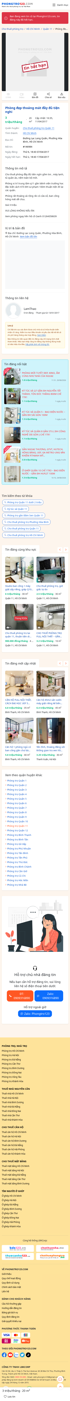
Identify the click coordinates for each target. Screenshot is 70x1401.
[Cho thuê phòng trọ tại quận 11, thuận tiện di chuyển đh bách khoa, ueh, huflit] (19, 617)
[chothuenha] (52, 1248)
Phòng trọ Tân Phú (17, 857)
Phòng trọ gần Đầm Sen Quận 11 (25, 515)
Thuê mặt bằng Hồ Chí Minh (15, 1166)
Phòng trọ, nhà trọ (14, 1045)
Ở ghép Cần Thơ (10, 1213)
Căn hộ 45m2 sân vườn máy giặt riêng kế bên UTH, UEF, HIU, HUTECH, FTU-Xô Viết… (49, 701)
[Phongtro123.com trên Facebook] (4, 1356)
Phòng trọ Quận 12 (17, 830)
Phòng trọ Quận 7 (17, 807)
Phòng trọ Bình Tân (17, 839)
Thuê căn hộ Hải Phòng (13, 1149)
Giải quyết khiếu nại (11, 1321)
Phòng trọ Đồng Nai (11, 1072)
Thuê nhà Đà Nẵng (11, 1106)
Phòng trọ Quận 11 (17, 825)
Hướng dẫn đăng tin (12, 1308)
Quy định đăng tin (10, 1316)
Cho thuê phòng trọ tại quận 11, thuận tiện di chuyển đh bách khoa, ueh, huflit (17, 634)
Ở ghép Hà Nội (9, 1200)
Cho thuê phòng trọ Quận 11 (38, 128)
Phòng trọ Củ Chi (16, 875)
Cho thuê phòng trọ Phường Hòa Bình (28, 522)
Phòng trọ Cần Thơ (11, 1063)
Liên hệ (5, 1291)
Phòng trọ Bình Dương (13, 1068)
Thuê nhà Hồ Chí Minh (13, 1093)
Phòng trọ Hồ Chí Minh (13, 1050)
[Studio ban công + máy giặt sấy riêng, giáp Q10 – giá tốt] (19, 570)
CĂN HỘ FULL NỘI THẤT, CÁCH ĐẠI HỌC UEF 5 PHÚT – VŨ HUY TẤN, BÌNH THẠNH (18, 701)
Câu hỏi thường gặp (11, 1303)
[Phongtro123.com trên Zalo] (16, 1356)
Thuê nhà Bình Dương (13, 1102)
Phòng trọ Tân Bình (17, 853)
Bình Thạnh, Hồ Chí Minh (17, 712)
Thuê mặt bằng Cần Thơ (13, 1179)
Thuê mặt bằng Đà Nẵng (14, 1174)
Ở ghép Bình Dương (12, 1208)
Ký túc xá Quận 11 (17, 508)
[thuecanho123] (18, 1256)
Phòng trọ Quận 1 (17, 780)
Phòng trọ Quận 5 (17, 798)
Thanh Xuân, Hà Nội (46, 759)
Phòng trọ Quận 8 (17, 812)
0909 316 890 (20, 1377)
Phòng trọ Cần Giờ (17, 871)
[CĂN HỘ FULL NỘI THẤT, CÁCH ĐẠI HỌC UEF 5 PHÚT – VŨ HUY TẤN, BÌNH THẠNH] (19, 684)
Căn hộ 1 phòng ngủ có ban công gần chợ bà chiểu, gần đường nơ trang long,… (18, 748)
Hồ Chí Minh (29, 133)
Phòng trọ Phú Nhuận (19, 848)
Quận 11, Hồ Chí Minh (16, 598)
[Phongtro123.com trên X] (22, 1356)
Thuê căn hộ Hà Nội (11, 1136)
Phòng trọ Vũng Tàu (11, 1076)
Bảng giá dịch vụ (10, 1312)
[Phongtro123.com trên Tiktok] (28, 1356)
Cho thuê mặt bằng (14, 1161)
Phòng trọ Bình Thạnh (19, 834)
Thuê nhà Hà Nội (10, 1097)
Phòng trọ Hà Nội (10, 1055)
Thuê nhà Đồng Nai (11, 1111)
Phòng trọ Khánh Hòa (12, 1081)
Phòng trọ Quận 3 (17, 789)
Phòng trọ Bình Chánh (19, 866)
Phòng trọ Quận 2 (17, 785)
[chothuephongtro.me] (52, 1256)
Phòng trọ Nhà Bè (17, 884)
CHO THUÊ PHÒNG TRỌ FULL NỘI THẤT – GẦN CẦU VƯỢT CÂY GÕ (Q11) (49, 634)
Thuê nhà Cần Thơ (11, 1115)
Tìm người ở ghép (13, 1191)
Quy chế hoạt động (11, 1278)
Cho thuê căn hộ (12, 1127)
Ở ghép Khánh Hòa (11, 1226)
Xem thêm (41, 335)
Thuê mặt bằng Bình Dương (15, 1183)
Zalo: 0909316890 (50, 996)
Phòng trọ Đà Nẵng (11, 1059)
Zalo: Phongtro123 (36, 1014)
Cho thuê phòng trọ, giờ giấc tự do (49, 587)
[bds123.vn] (18, 1248)
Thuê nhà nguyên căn (16, 1088)
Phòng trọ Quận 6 (17, 803)
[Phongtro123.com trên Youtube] (10, 1356)
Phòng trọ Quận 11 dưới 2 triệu (24, 502)
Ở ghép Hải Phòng (11, 1222)
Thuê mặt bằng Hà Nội (13, 1170)
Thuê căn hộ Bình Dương (14, 1140)
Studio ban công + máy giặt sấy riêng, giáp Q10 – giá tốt (19, 587)
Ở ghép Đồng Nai (10, 1217)
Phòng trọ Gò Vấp (16, 844)
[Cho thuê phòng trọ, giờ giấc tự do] (50, 570)
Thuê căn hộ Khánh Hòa (13, 1153)
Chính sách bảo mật (11, 1287)
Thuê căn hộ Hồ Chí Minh (14, 1132)
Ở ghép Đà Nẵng (10, 1204)
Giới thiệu (6, 1274)
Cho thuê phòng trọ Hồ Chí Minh (25, 535)
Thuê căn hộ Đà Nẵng (12, 1145)
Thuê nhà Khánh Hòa (12, 1119)
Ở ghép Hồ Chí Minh (12, 1195)
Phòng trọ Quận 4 (17, 794)
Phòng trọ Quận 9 (17, 816)
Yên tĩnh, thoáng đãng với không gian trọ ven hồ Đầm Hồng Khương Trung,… (50, 748)
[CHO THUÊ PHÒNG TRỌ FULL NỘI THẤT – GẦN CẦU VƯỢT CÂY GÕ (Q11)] (50, 617)
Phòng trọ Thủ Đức (17, 862)
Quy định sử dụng (10, 1282)
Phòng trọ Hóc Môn (17, 880)
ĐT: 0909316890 (22, 996)
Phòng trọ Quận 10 (17, 821)
